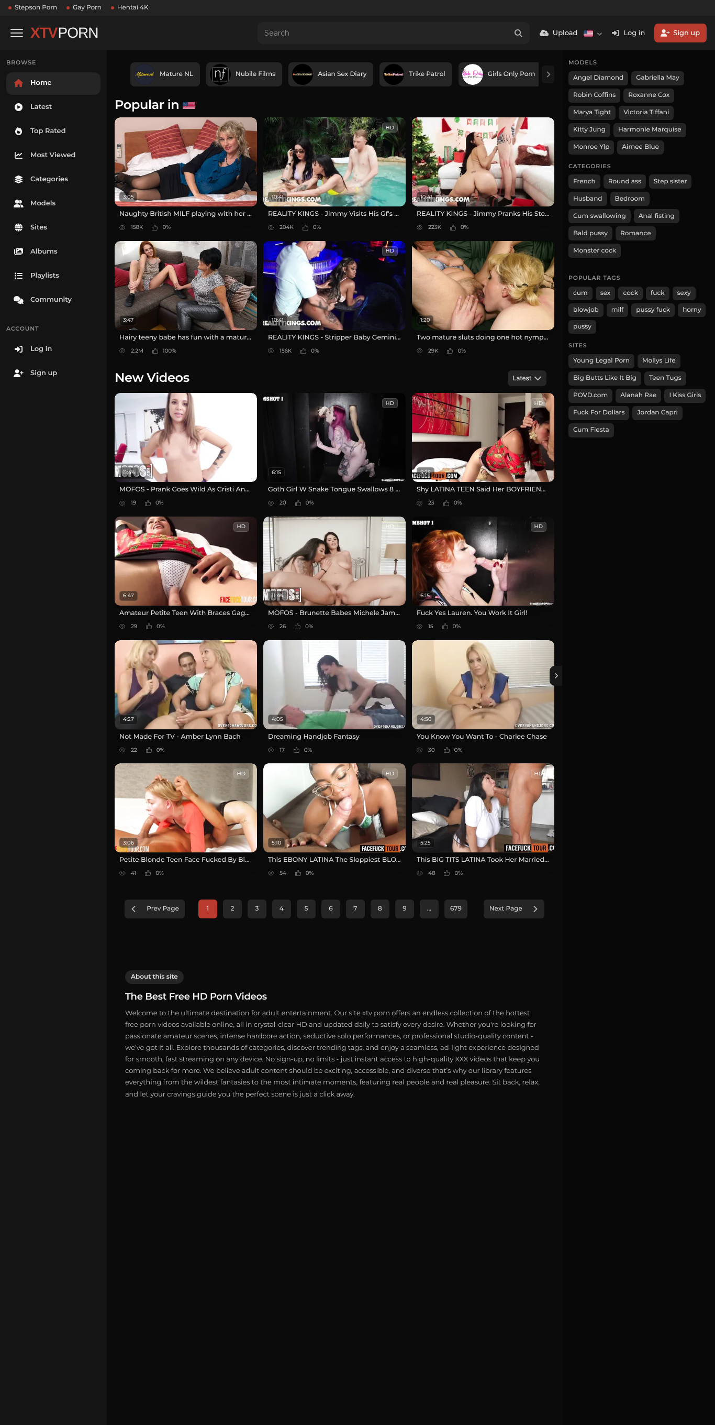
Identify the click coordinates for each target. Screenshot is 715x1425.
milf (617, 310)
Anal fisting (657, 216)
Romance (635, 233)
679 (456, 909)
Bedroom (630, 199)
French (584, 181)
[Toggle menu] (16, 33)
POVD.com (590, 395)
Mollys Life (659, 361)
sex (605, 293)
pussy (582, 327)
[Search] (519, 33)
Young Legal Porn (601, 361)
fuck (658, 293)
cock (630, 293)
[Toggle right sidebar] (556, 676)
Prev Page (163, 909)
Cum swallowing (599, 216)
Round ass (624, 181)
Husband (587, 199)
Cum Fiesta (591, 430)
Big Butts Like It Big (604, 378)
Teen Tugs (665, 378)
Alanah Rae (638, 395)
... (429, 909)
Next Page (505, 909)
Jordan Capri (657, 412)
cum (580, 293)
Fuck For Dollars (598, 412)
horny (692, 310)
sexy (684, 293)
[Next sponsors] (548, 74)
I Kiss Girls (685, 395)
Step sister (670, 181)
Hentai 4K (133, 8)
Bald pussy (590, 233)
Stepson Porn (36, 8)
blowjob (586, 310)
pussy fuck (653, 310)
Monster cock (594, 251)
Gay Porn (87, 8)
